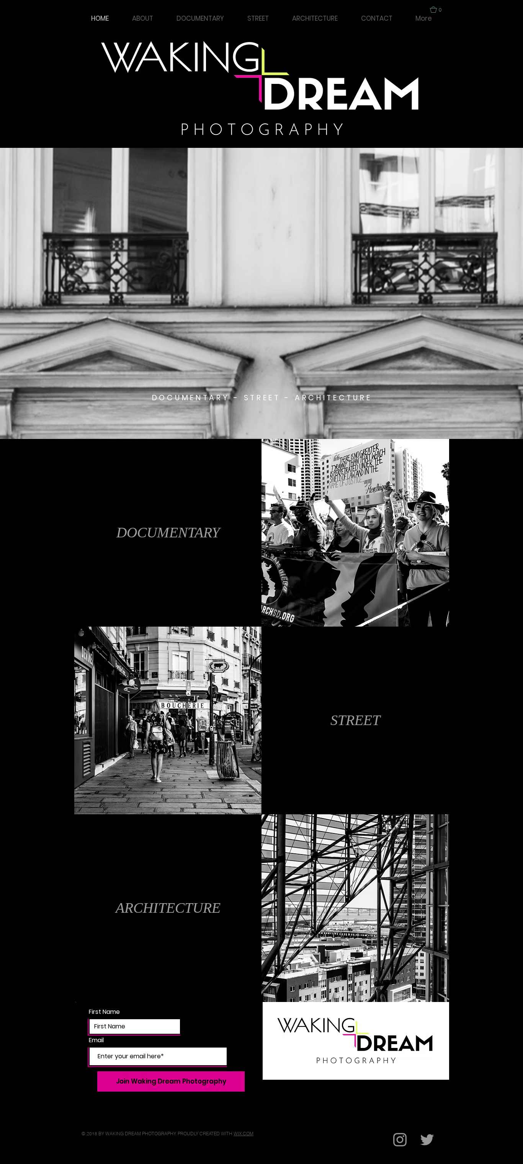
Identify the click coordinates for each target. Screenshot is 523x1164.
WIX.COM (243, 1133)
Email (96, 1040)
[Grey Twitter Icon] (427, 1140)
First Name (104, 1012)
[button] (439, 10)
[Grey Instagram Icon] (400, 1140)
